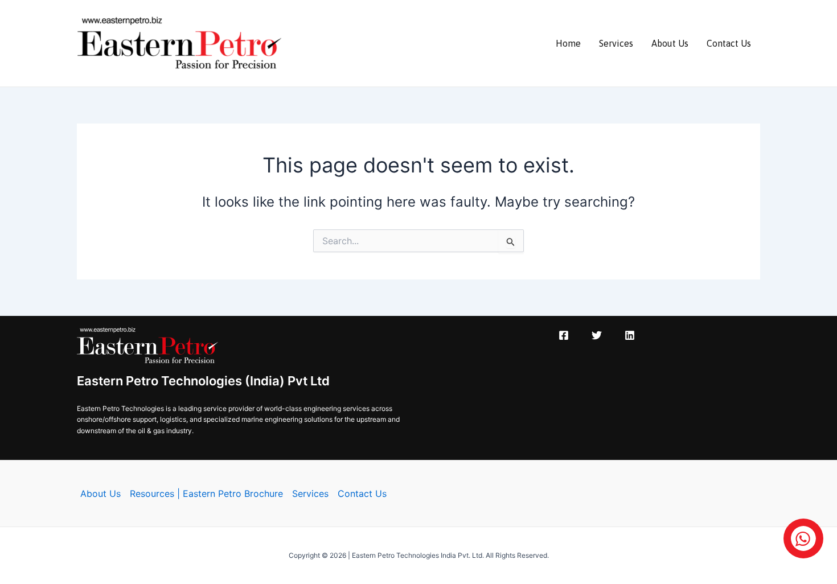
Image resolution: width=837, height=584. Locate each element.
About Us (669, 43)
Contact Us (729, 43)
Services (616, 43)
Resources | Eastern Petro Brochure (206, 493)
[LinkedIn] (630, 335)
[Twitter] (597, 335)
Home (568, 43)
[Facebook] (564, 335)
